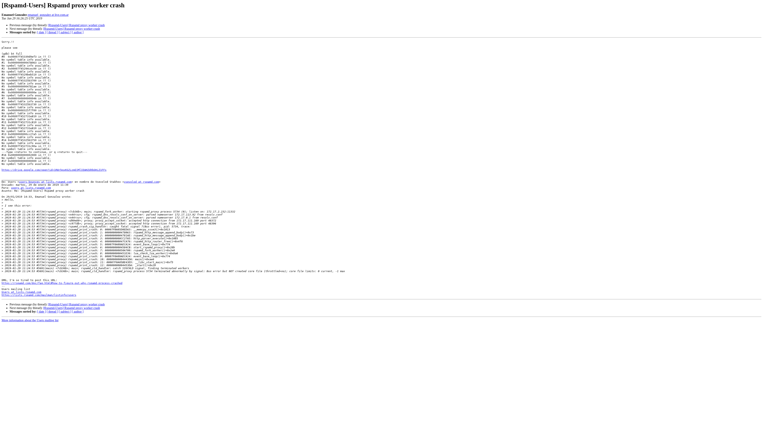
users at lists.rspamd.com (31, 187)
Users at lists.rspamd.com (21, 292)
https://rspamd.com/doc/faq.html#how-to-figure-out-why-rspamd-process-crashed (62, 283)
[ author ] (77, 32)
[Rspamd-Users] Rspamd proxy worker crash (76, 25)
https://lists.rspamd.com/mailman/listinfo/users (39, 295)
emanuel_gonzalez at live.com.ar (48, 14)
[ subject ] (65, 32)
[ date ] (41, 32)
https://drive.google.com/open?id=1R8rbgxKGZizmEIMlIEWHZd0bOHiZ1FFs (54, 169)
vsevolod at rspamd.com (141, 181)
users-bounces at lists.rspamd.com (45, 181)
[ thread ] (52, 32)
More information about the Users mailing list (30, 320)
